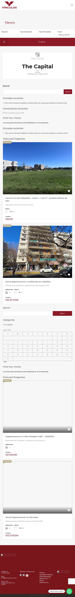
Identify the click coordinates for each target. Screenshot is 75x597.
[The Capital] (37, 58)
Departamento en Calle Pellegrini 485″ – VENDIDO (29, 436)
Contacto (43, 582)
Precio (60, 32)
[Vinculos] (9, 7)
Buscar (6, 86)
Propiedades (45, 577)
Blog (41, 580)
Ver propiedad (37, 184)
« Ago (5, 362)
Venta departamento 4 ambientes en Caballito (28, 282)
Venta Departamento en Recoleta (21, 517)
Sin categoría (8, 325)
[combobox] (9, 35)
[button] (69, 591)
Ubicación (4, 32)
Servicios (43, 579)
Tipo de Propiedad (45, 32)
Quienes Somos (46, 575)
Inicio (42, 573)
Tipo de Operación (26, 32)
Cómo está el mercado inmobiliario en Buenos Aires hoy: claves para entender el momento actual (35, 103)
